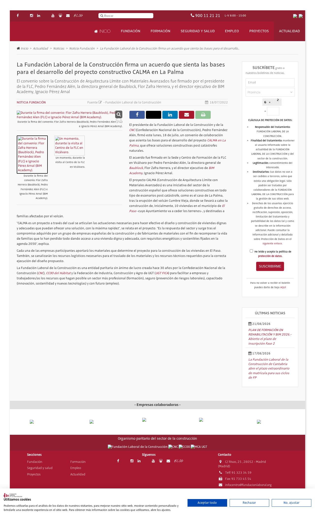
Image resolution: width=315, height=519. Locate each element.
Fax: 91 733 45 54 (237, 479)
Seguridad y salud (198, 31)
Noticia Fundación (82, 48)
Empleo (232, 31)
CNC (132, 130)
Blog (78, 16)
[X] (24, 15)
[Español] (295, 15)
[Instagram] (31, 15)
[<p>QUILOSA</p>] (101, 422)
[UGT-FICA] (199, 447)
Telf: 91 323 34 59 (238, 473)
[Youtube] (53, 15)
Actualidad (289, 31)
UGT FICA (162, 273)
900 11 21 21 (207, 16)
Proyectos (259, 31)
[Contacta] (67, 15)
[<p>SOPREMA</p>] (157, 424)
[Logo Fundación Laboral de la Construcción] (39, 31)
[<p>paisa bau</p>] (44, 424)
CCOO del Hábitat (58, 273)
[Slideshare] (60, 15)
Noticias (58, 48)
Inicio (104, 31)
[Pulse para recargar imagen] (272, 102)
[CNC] (173, 447)
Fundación (130, 31)
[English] (300, 15)
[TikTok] (46, 15)
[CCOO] (185, 447)
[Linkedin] (38, 15)
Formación (160, 31)
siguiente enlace (272, 243)
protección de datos (270, 256)
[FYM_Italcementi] (214, 422)
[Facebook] (17, 15)
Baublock (136, 168)
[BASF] (271, 422)
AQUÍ (283, 287)
